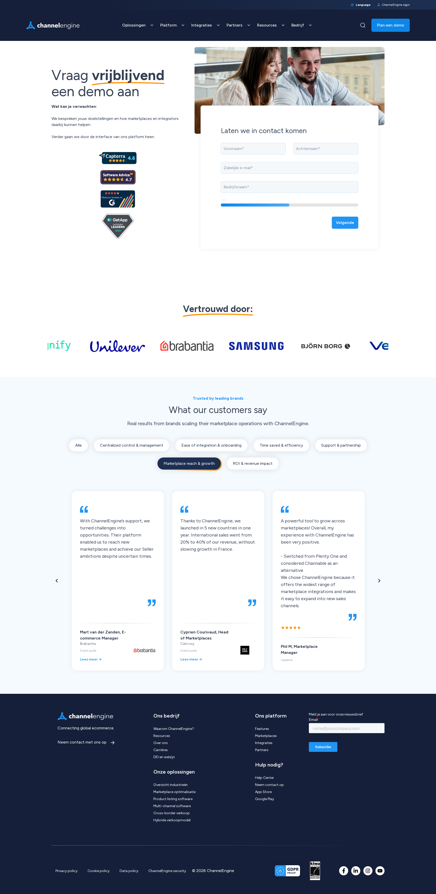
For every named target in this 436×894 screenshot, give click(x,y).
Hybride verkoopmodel (171, 820)
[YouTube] (380, 870)
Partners (261, 750)
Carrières (160, 750)
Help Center (264, 778)
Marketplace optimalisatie (174, 792)
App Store (263, 792)
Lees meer (91, 659)
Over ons (160, 743)
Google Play (264, 799)
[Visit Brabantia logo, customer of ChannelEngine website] (164, 346)
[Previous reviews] (56, 581)
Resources (161, 736)
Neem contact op (269, 785)
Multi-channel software (172, 806)
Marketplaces (266, 736)
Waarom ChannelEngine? (173, 729)
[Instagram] (367, 870)
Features (262, 729)
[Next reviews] (379, 581)
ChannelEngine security (167, 871)
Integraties (263, 743)
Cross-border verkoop (171, 813)
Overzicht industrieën (170, 785)
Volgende (345, 222)
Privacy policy (66, 871)
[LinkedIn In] (355, 870)
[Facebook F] (343, 870)
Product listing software (173, 799)
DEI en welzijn (164, 757)
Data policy (129, 871)
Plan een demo (390, 25)
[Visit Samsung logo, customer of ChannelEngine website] (233, 346)
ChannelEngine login (396, 5)
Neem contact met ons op (82, 742)
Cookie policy (99, 871)
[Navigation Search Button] (362, 25)
